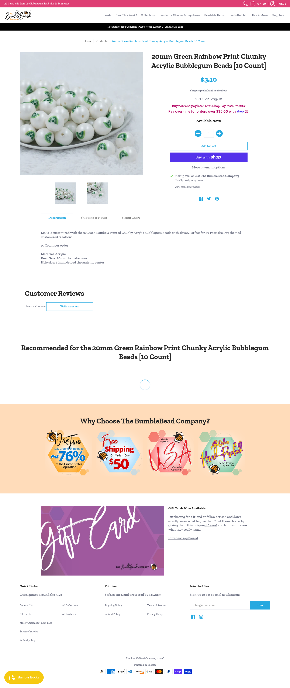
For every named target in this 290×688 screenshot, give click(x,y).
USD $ (282, 3)
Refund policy (27, 640)
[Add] (219, 133)
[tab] (57, 217)
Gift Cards (25, 614)
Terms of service (29, 631)
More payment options (208, 167)
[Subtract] (198, 133)
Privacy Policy (155, 614)
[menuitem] (245, 3)
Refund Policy (112, 614)
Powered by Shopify (145, 664)
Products (101, 41)
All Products (69, 614)
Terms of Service (156, 605)
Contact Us (26, 605)
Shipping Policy (113, 605)
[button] (258, 3)
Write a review (69, 306)
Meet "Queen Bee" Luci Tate (36, 622)
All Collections (70, 605)
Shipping (195, 90)
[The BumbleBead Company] (18, 15)
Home (88, 41)
